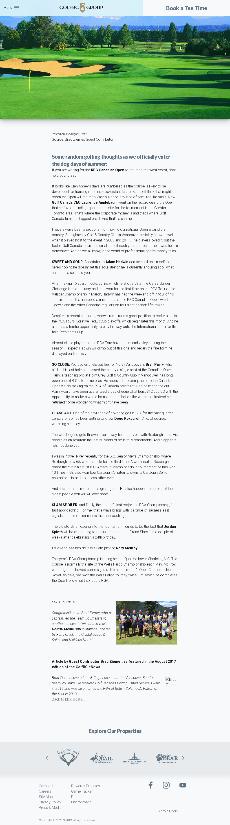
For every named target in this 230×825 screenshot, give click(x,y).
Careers (45, 791)
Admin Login (168, 811)
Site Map (46, 797)
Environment (81, 802)
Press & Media (50, 807)
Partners (77, 797)
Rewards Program (85, 786)
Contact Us (47, 786)
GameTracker (82, 791)
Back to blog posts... (68, 699)
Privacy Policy (50, 802)
